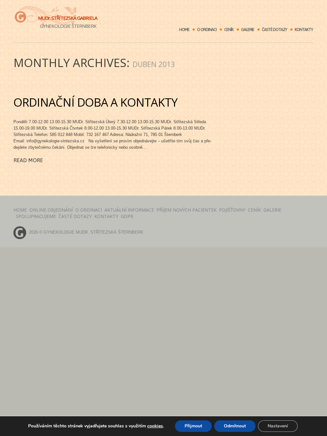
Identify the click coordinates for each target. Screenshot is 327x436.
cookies (155, 426)
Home (184, 29)
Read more (28, 160)
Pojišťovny (232, 210)
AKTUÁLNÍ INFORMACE (129, 210)
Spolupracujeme (36, 216)
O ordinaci (207, 29)
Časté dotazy (274, 29)
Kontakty (304, 29)
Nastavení (278, 426)
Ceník (228, 29)
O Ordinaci (88, 210)
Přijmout (193, 426)
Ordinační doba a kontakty (95, 102)
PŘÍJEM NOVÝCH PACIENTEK (186, 210)
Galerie (247, 29)
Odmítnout (235, 426)
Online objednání (51, 210)
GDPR (127, 216)
